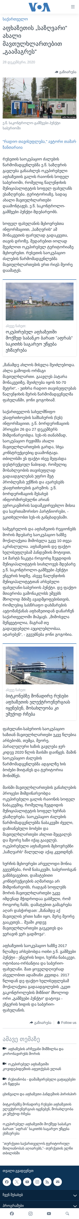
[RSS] (47, 1182)
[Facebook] (12, 1213)
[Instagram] (30, 1213)
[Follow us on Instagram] (37, 1182)
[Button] (66, 72)
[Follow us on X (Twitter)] (17, 1182)
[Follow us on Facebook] (7, 1182)
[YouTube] (49, 1213)
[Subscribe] (57, 1182)
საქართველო (15, 19)
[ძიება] (67, 1213)
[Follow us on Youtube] (27, 1182)
